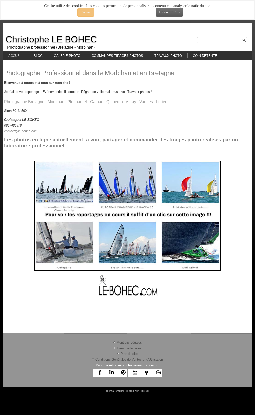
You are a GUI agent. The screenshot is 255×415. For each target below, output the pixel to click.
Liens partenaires (129, 348)
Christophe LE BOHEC (51, 39)
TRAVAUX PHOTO (168, 56)
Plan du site (129, 354)
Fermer (86, 12)
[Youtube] (135, 373)
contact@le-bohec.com (21, 131)
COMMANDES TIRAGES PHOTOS (117, 56)
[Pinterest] (123, 373)
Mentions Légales (129, 342)
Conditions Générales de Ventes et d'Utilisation (129, 359)
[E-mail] (158, 373)
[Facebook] (100, 373)
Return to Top (243, 20)
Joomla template (115, 390)
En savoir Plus (169, 12)
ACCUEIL (15, 56)
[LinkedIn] (112, 373)
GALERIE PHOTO (67, 56)
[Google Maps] (147, 373)
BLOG (38, 56)
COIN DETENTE (205, 56)
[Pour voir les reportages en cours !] (127, 216)
